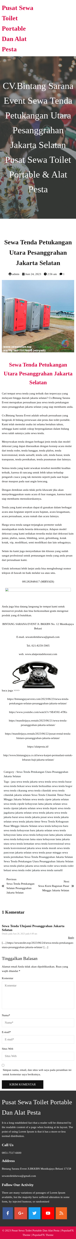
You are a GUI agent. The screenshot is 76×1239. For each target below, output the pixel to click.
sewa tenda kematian (22, 843)
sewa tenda (45, 781)
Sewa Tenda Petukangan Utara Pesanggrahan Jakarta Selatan (38, 861)
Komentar (7, 978)
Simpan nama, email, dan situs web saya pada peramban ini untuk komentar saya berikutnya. (37, 1072)
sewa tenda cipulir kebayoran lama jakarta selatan (33, 803)
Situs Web (7, 1048)
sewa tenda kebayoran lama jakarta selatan (47, 834)
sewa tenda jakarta (43, 812)
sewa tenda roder (44, 865)
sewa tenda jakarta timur (26, 821)
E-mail (6, 1032)
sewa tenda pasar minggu (47, 852)
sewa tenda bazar (62, 781)
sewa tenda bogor (62, 786)
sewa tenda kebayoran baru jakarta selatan (28, 830)
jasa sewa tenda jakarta (24, 781)
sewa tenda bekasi (14, 786)
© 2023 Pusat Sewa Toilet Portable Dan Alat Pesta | (31, 1230)
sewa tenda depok (47, 808)
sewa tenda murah (46, 848)
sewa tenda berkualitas (38, 786)
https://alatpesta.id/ (38, 746)
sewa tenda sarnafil (52, 870)
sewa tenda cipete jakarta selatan (50, 799)
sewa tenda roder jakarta (26, 870)
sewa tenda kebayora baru (53, 825)
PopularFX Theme (42, 1234)
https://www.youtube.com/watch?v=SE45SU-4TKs (38, 712)
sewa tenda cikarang (16, 790)
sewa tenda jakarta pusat (33, 817)
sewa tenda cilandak (40, 790)
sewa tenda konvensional (50, 843)
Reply (71, 937)
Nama (6, 1015)
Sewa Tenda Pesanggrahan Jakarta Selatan (48, 856)
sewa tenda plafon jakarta (19, 865)
